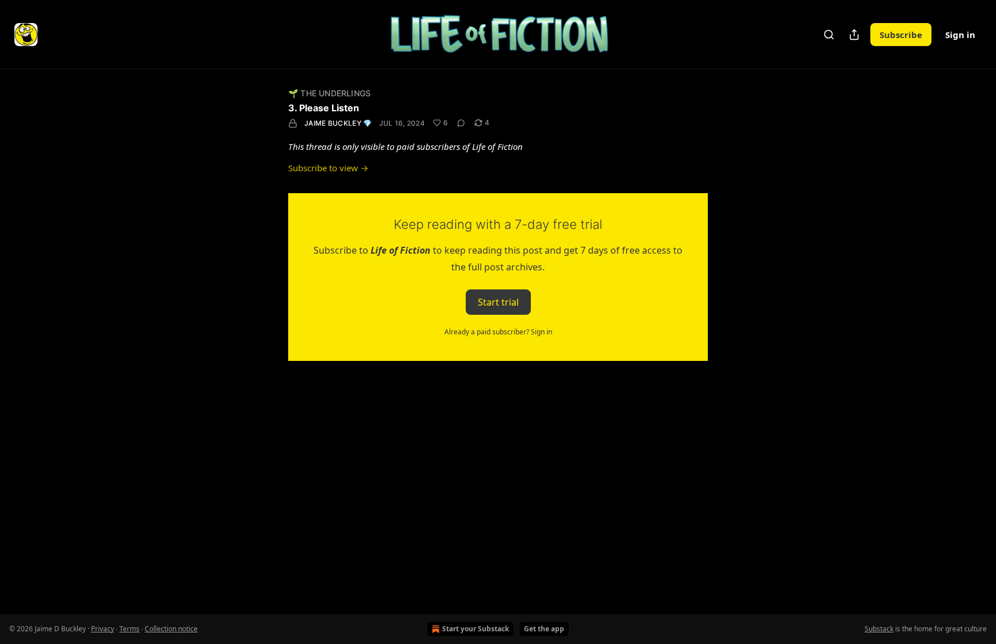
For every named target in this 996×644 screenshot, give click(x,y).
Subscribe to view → (328, 168)
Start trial (498, 302)
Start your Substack (475, 629)
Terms (129, 629)
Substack (879, 629)
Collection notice (171, 629)
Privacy (102, 629)
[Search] (828, 34)
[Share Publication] (854, 34)
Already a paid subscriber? (498, 332)
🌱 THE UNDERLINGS (329, 93)
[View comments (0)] (461, 123)
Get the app (544, 629)
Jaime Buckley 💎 (338, 123)
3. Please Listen (323, 108)
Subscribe (901, 34)
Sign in (960, 34)
